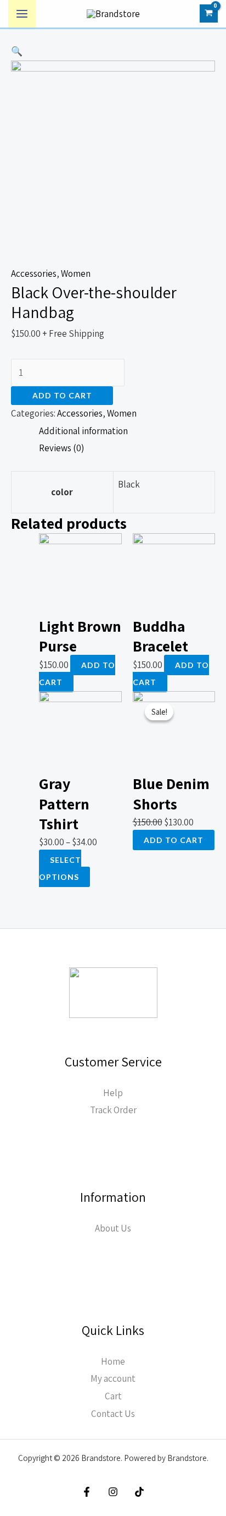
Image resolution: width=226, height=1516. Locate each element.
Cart (113, 1396)
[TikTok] (139, 1492)
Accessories (33, 273)
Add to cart (62, 395)
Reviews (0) (61, 448)
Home (113, 1361)
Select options (60, 868)
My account (113, 1378)
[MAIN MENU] (22, 14)
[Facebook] (87, 1492)
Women (76, 273)
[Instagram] (113, 1492)
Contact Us (113, 1414)
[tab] (127, 431)
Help (113, 1093)
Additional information (83, 431)
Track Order (113, 1110)
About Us (113, 1228)
